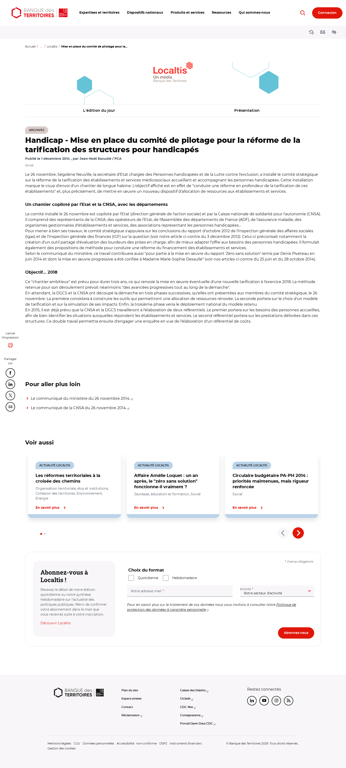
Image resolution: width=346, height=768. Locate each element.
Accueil (30, 46)
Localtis (52, 46)
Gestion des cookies (62, 748)
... (41, 46)
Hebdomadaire (184, 578)
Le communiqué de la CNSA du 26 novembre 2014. (79, 408)
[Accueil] (39, 13)
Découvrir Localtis (55, 623)
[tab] (41, 534)
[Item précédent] (283, 533)
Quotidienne (148, 578)
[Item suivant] (298, 533)
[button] (99, 13)
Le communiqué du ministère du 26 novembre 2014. (80, 398)
